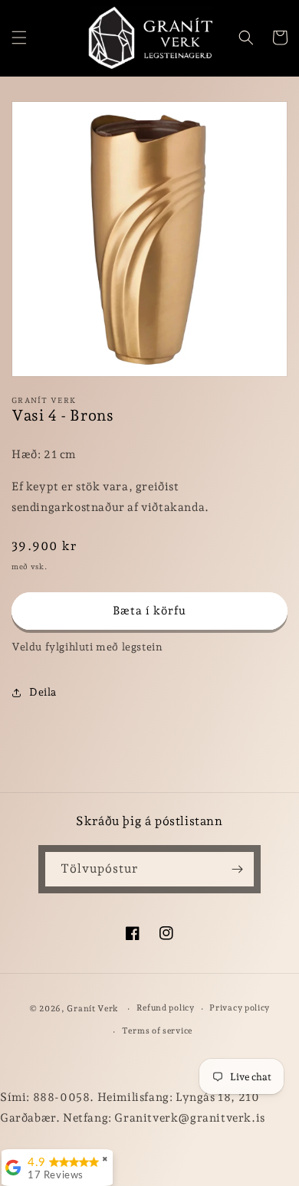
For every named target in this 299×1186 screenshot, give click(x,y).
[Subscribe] (237, 869)
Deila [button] (43, 692)
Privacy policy (239, 1008)
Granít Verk (93, 1009)
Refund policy (165, 1008)
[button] (19, 37)
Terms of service (157, 1031)
